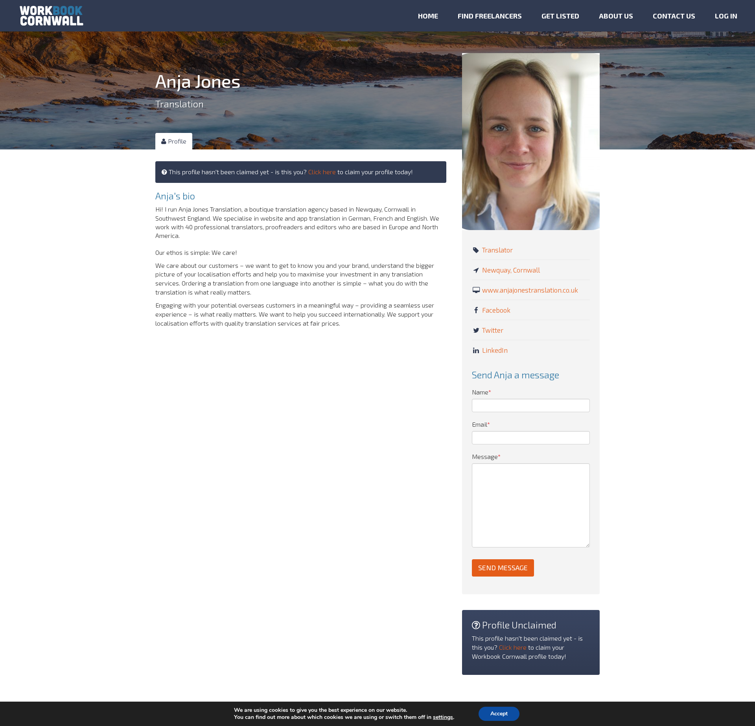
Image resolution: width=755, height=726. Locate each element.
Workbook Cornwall (51, 16)
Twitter (492, 330)
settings (443, 717)
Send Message (503, 567)
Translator (497, 250)
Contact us (674, 15)
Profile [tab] (176, 141)
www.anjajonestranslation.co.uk (530, 290)
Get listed (560, 15)
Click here (322, 171)
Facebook (496, 310)
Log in (726, 15)
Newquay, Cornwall (511, 270)
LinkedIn (495, 350)
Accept (499, 713)
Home (428, 15)
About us (616, 15)
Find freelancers (490, 15)
